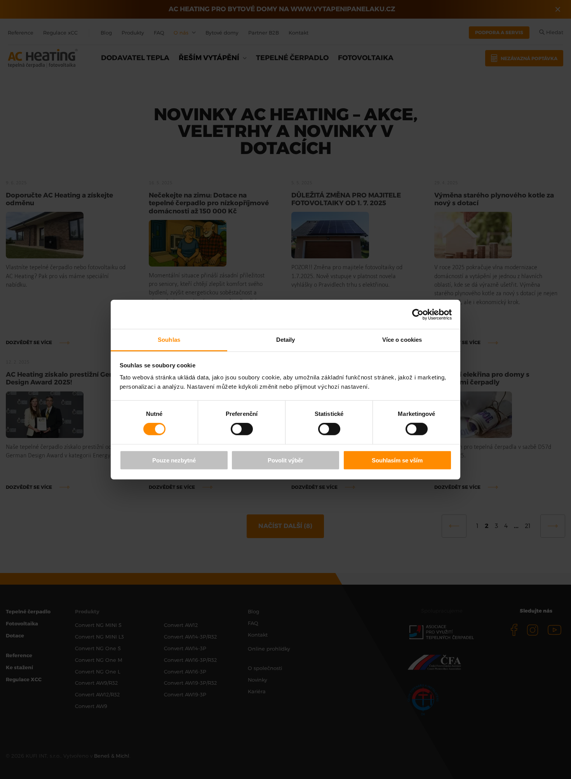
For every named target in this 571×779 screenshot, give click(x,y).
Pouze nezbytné (174, 460)
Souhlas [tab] (169, 339)
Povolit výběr (285, 460)
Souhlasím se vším (397, 460)
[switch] (242, 429)
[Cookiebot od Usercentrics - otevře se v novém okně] (418, 314)
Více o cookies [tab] (402, 339)
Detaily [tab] (285, 339)
